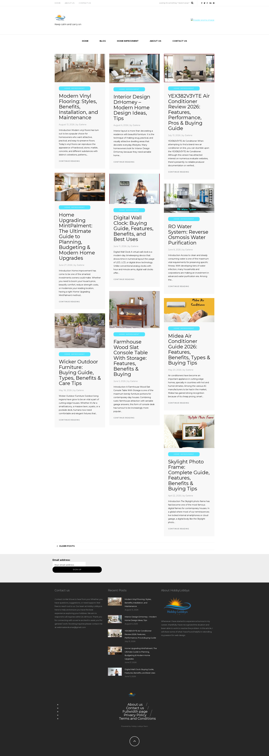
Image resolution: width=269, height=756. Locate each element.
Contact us (85, 3)
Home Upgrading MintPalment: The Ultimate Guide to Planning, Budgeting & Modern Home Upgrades (77, 236)
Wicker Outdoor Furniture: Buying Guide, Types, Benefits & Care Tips (80, 372)
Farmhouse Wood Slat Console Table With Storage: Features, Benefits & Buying (130, 358)
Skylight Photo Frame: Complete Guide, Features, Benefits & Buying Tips (189, 475)
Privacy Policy (135, 715)
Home (58, 3)
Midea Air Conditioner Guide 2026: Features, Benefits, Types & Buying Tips (189, 349)
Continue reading (69, 161)
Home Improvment (128, 41)
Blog (103, 41)
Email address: (61, 560)
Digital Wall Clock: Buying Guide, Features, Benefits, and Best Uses (133, 228)
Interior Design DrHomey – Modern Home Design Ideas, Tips (131, 107)
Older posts (67, 546)
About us (70, 3)
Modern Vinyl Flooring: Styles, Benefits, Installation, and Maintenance (78, 106)
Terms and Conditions (137, 718)
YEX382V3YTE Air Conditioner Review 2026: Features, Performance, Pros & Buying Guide (189, 112)
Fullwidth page (135, 711)
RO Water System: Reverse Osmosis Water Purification (188, 234)
